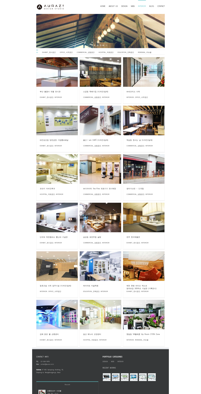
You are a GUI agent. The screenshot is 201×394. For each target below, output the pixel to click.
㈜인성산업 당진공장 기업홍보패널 (54, 140)
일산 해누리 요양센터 (92, 334)
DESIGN (105, 361)
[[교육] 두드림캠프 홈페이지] (143, 377)
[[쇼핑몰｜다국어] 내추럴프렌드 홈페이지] (152, 377)
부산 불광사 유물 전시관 (50, 91)
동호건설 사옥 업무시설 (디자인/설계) (55, 285)
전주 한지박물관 (133, 237)
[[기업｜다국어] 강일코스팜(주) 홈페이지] (134, 377)
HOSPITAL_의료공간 (106, 52)
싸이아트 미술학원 (90, 285)
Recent (67, 384)
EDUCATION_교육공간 (126, 52)
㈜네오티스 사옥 (133, 91)
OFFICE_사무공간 (66, 52)
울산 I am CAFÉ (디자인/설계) (95, 140)
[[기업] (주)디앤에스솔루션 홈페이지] (107, 377)
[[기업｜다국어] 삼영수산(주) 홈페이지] (116, 377)
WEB (112, 361)
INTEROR (120, 361)
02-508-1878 (45, 361)
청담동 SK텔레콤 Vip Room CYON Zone (143, 334)
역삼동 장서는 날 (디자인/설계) (139, 140)
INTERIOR (58, 97)
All (37, 52)
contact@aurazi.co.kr (47, 364)
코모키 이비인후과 (47, 188)
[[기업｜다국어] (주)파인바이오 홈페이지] (125, 377)
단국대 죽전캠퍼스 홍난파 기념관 (54, 237)
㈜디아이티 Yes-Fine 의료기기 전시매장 (99, 188)
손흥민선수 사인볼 (54, 391)
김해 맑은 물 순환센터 (49, 334)
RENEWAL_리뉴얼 (144, 52)
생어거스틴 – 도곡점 (135, 188)
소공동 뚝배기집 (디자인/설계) (95, 91)
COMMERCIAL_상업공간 (85, 52)
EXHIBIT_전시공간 (49, 52)
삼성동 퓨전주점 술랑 (92, 237)
